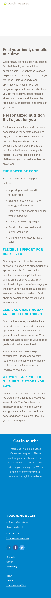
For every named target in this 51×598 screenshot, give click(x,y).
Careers (10, 561)
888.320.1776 (12, 533)
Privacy (9, 580)
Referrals (10, 557)
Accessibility (11, 566)
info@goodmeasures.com (17, 537)
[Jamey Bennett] (8, 547)
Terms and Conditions (16, 584)
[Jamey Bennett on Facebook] (15, 547)
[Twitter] (22, 547)
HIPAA (9, 575)
